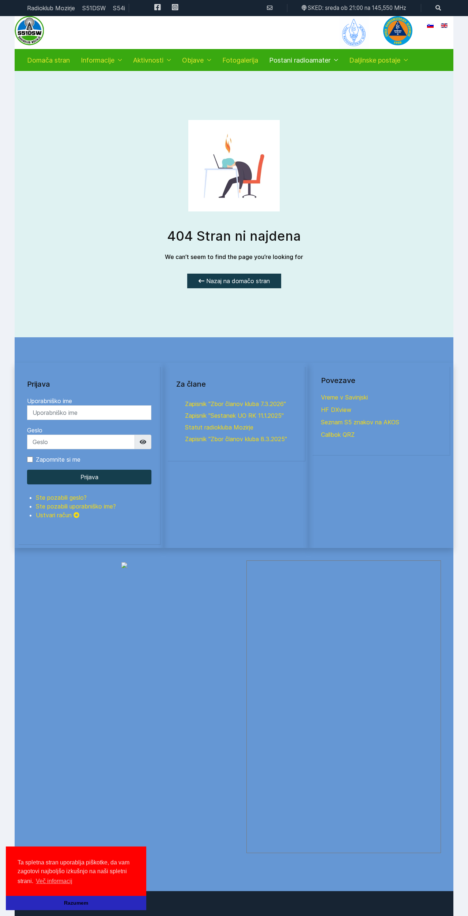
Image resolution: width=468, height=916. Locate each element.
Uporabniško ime (49, 401)
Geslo (34, 430)
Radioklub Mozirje (51, 8)
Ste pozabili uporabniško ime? (76, 506)
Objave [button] (193, 60)
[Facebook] (157, 7)
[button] (397, 30)
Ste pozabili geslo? (61, 497)
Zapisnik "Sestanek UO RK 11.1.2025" (234, 415)
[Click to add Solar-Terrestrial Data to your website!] (124, 564)
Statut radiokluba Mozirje (219, 427)
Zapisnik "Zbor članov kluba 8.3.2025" (236, 439)
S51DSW (94, 8)
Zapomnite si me (58, 459)
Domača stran (48, 60)
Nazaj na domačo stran (237, 281)
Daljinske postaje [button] (374, 60)
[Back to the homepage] (29, 30)
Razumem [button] (76, 903)
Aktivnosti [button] (148, 60)
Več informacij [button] (54, 881)
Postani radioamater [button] (300, 60)
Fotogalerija (240, 60)
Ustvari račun (54, 515)
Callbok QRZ (338, 434)
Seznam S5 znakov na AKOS (360, 422)
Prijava (89, 477)
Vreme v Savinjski (344, 397)
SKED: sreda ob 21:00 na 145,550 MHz (356, 7)
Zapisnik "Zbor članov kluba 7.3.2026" (235, 404)
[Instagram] (175, 7)
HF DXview (336, 409)
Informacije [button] (97, 60)
